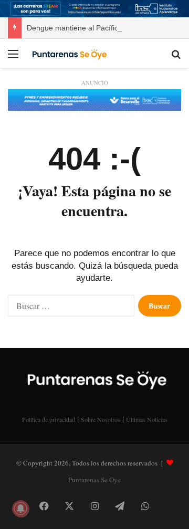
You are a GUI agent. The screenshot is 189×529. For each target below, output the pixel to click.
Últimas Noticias (146, 419)
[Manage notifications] (20, 508)
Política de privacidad (48, 419)
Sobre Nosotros (100, 419)
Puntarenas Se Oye (94, 479)
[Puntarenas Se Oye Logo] (68, 53)
